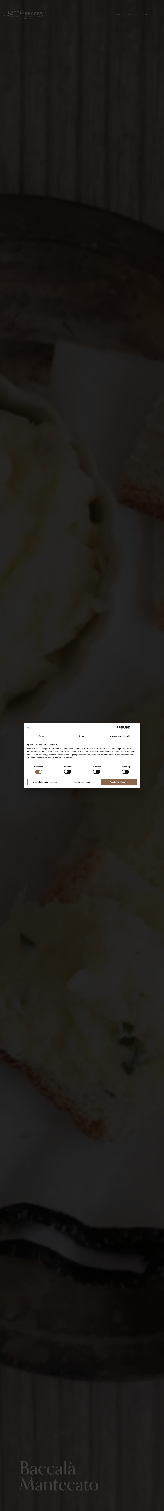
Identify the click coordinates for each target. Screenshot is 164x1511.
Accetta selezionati (82, 782)
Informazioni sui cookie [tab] (120, 736)
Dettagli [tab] (82, 736)
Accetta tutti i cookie (119, 782)
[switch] (67, 772)
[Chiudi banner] (136, 727)
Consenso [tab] (43, 736)
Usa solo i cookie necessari (45, 782)
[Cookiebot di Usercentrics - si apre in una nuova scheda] (119, 728)
